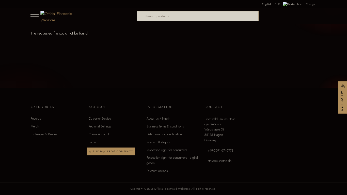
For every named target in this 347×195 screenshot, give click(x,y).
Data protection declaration (164, 134)
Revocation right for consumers (167, 150)
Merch (35, 126)
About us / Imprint (159, 118)
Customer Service (100, 118)
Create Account (99, 134)
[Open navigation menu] (34, 16)
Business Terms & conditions (165, 126)
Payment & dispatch (159, 142)
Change (311, 4)
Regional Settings (100, 126)
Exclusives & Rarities (44, 134)
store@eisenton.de (219, 161)
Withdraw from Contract (111, 151)
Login (92, 142)
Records (36, 118)
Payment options (157, 171)
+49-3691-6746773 (220, 150)
